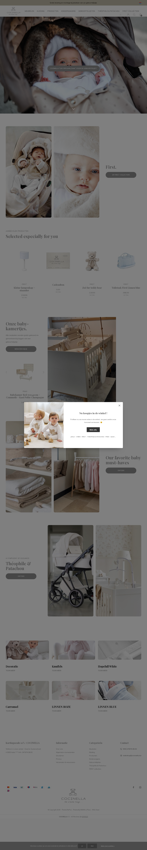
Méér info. (93, 430)
